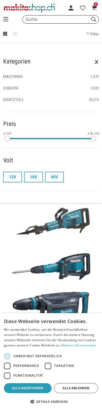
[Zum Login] (71, 7)
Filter (94, 34)
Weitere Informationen (78, 345)
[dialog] (51, 362)
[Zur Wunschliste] (82, 7)
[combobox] (60, 19)
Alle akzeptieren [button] (27, 388)
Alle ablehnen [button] (76, 388)
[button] (51, 402)
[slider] (7, 138)
